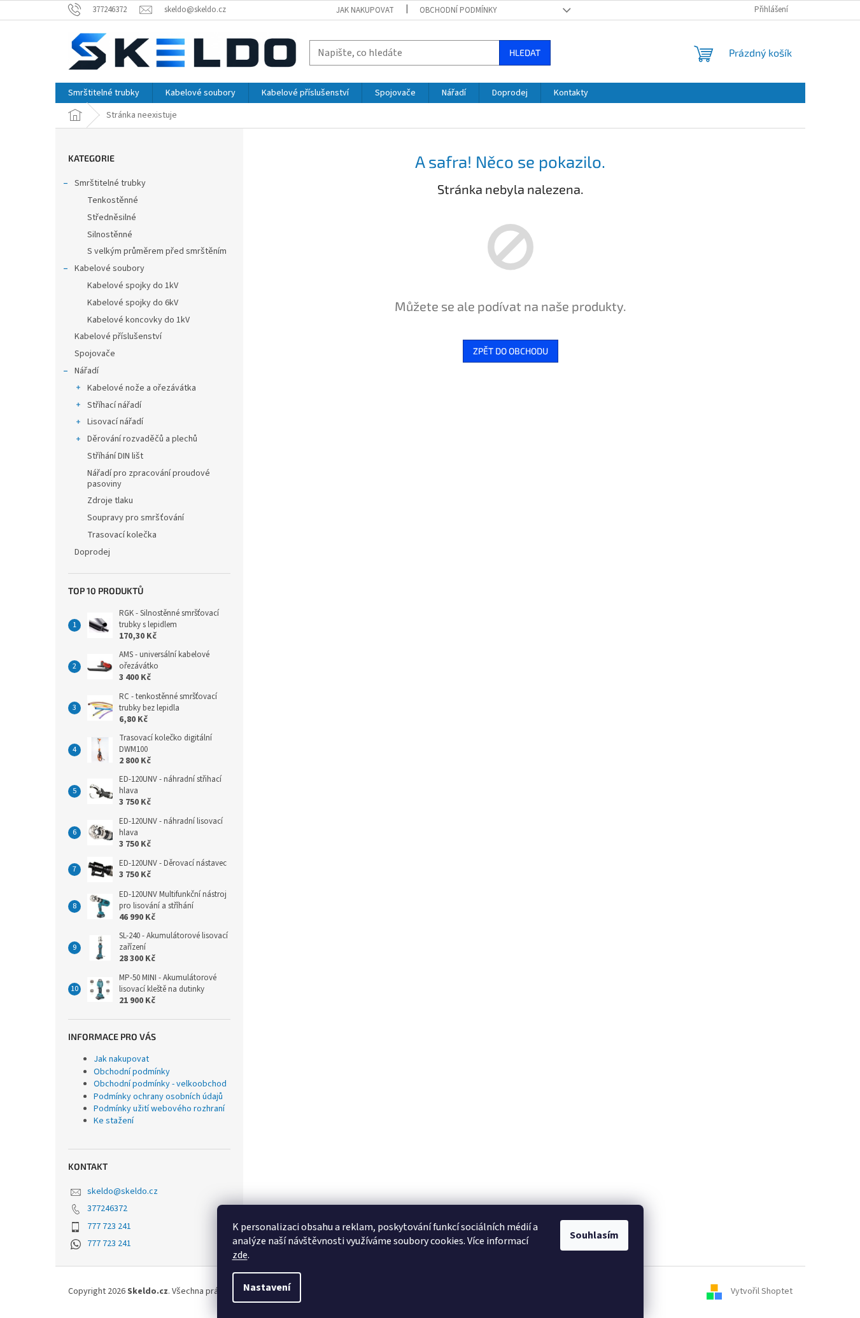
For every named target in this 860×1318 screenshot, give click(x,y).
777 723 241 (109, 1226)
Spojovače (94, 353)
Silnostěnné (109, 234)
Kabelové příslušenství (118, 336)
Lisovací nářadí (115, 421)
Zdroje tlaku (110, 500)
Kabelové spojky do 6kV (132, 302)
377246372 (107, 1208)
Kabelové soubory (109, 268)
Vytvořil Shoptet (762, 1292)
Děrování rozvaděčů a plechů (142, 439)
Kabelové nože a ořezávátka (141, 388)
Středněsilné (111, 217)
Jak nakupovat (365, 10)
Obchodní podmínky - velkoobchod (160, 1084)
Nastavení (266, 1287)
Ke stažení (114, 1120)
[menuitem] (103, 93)
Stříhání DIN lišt (115, 456)
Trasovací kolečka (122, 535)
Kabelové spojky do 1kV (132, 285)
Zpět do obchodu (510, 350)
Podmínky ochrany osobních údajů (158, 1096)
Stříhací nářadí (114, 405)
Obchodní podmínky (458, 10)
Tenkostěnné (112, 200)
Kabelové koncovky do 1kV (138, 320)
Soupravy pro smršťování (135, 517)
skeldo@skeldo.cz (122, 1191)
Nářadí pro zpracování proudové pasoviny (148, 478)
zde (240, 1255)
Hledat (524, 52)
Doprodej (92, 552)
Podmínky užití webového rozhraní (159, 1108)
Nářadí (86, 370)
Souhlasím (594, 1235)
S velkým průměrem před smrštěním (157, 251)
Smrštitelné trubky (110, 183)
